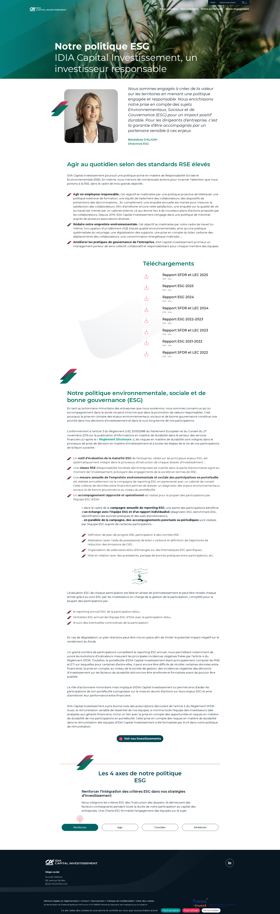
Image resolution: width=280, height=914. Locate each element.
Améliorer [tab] (200, 827)
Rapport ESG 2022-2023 (182, 319)
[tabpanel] (140, 802)
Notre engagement (237, 9)
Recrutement (98, 901)
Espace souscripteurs (228, 2)
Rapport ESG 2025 (178, 286)
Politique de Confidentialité (120, 901)
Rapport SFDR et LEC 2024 (185, 308)
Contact (85, 901)
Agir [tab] (120, 827)
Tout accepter (170, 910)
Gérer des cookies (145, 901)
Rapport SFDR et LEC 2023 (185, 330)
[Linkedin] (230, 863)
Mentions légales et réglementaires (61, 901)
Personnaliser (211, 910)
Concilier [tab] (160, 827)
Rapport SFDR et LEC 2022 (185, 352)
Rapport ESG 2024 (178, 297)
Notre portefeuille (212, 9)
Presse (212, 2)
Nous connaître (169, 9)
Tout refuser (191, 910)
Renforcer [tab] (79, 827)
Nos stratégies (189, 9)
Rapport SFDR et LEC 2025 (185, 275)
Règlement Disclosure (115, 439)
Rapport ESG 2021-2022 (182, 341)
